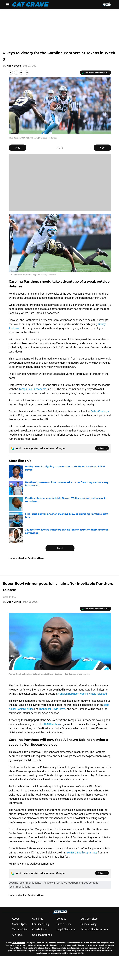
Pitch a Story (63, 924)
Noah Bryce (14, 65)
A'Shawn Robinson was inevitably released (82, 693)
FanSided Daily (40, 924)
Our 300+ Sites (88, 918)
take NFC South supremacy (81, 852)
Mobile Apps (19, 924)
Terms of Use (20, 929)
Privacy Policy (88, 924)
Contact (61, 918)
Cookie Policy (40, 929)
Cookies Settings (42, 934)
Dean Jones (14, 601)
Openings (37, 918)
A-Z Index (17, 934)
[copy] (27, 73)
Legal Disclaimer (66, 929)
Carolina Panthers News (31, 558)
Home (12, 558)
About (15, 918)
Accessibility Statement (94, 929)
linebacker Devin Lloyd (52, 708)
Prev (17, 147)
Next (102, 147)
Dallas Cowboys (99, 411)
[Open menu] (7, 4)
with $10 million (51, 724)
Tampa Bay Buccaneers (32, 389)
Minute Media (18, 943)
